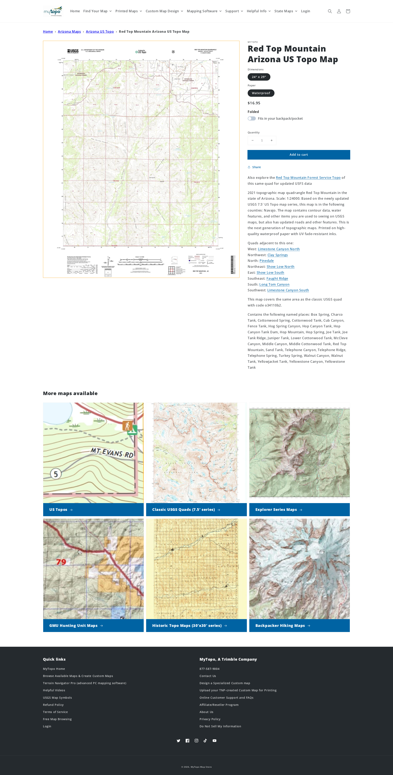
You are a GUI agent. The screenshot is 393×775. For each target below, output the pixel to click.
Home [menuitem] (75, 11)
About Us (206, 712)
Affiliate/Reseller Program (219, 705)
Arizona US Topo (100, 31)
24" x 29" (259, 77)
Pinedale (267, 260)
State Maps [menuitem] (283, 11)
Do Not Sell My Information (220, 726)
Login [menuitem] (305, 11)
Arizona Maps (69, 31)
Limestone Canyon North (279, 249)
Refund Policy (53, 705)
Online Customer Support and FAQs (226, 698)
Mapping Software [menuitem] (202, 11)
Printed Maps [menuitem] (126, 11)
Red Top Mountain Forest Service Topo (308, 177)
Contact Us (208, 676)
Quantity (254, 132)
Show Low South (270, 272)
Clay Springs (278, 255)
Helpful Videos (54, 690)
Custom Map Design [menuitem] (162, 11)
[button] (329, 11)
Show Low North (281, 266)
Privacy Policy (210, 719)
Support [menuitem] (232, 11)
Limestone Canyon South (288, 290)
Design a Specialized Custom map (225, 683)
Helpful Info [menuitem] (257, 11)
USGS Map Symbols (57, 698)
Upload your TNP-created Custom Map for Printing (238, 690)
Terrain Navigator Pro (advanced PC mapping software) (84, 683)
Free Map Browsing (57, 719)
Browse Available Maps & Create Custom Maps (78, 676)
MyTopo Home (54, 669)
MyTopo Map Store (201, 766)
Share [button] (256, 167)
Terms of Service (55, 712)
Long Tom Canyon (274, 284)
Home (48, 31)
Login (47, 726)
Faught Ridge (277, 278)
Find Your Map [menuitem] (95, 11)
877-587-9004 (209, 669)
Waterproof (261, 93)
